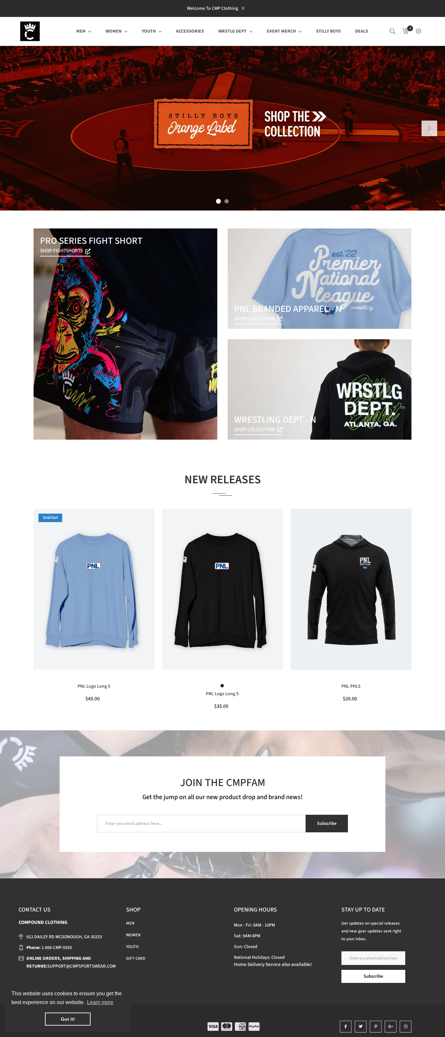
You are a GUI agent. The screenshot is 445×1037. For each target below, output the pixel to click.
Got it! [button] (68, 1019)
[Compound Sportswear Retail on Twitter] (360, 1026)
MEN (130, 923)
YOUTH (132, 947)
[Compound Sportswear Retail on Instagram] (405, 1026)
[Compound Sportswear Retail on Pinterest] (375, 1026)
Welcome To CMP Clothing (212, 8)
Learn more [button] (100, 1002)
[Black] (222, 685)
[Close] (243, 8)
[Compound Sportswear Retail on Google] (390, 1026)
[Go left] (429, 128)
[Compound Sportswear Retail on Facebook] (346, 1026)
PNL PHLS (351, 686)
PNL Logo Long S (94, 686)
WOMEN (133, 935)
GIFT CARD (135, 958)
